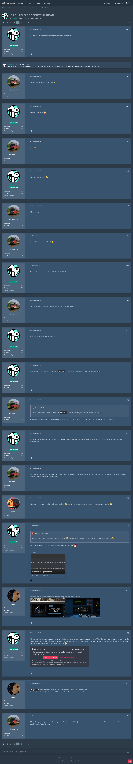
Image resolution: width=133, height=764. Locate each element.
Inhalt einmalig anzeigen (50, 657)
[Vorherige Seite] (3, 22)
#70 (127, 330)
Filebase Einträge (8, 54)
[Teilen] (129, 22)
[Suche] (127, 3)
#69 (127, 300)
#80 (127, 716)
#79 (127, 684)
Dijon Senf (35, 690)
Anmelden (107, 3)
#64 (127, 141)
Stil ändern (126, 752)
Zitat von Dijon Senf (41, 533)
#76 (127, 526)
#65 (127, 171)
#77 (127, 591)
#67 (127, 236)
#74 (127, 468)
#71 (127, 365)
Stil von (66, 758)
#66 (127, 206)
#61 (127, 29)
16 (28, 23)
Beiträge (6, 51)
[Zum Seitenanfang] (130, 761)
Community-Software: (67, 761)
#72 (127, 400)
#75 (127, 498)
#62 (127, 76)
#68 (127, 266)
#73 (127, 433)
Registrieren (119, 3)
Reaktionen (7, 49)
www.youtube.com (78, 649)
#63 (127, 106)
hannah (62, 371)
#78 (127, 633)
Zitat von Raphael (40, 408)
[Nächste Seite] (32, 22)
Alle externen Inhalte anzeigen (67, 657)
